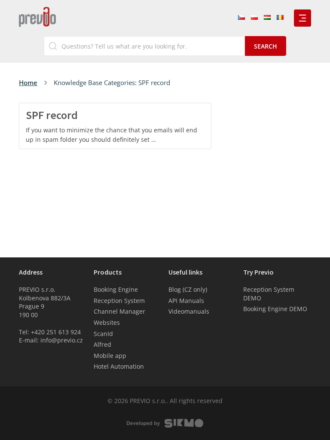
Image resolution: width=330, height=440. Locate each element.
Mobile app (110, 355)
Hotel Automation (119, 366)
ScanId (103, 334)
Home (28, 82)
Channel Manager (119, 311)
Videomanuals (188, 311)
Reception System (119, 300)
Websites (107, 322)
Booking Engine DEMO (275, 309)
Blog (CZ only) (187, 289)
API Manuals (186, 300)
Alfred (102, 344)
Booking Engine (116, 289)
